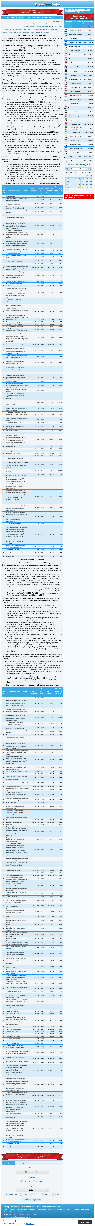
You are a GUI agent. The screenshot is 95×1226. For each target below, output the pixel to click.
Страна (32, 1168)
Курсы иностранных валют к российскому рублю (77, 11)
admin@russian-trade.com (24, 1214)
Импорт (41, 1181)
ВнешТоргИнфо (47, 4)
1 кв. (25, 1194)
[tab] (8, 1163)
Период (32, 1186)
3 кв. (47, 1194)
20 (79, 184)
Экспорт (27, 1181)
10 (68, 181)
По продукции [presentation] (22, 1163)
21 (83, 184)
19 (75, 184)
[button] (32, 1199)
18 (71, 184)
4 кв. (57, 1194)
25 (71, 187)
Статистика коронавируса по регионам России (78, 196)
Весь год (13, 1194)
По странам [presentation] (8, 1163)
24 (68, 187)
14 (83, 181)
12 (75, 181)
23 (91, 184)
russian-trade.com (19, 1212)
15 (87, 181)
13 (79, 181)
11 (71, 181)
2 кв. (36, 1194)
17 (68, 184)
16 (91, 181)
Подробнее (30, 1223)
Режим (32, 1177)
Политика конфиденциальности (17, 1217)
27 (79, 187)
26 (75, 187)
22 (87, 184)
